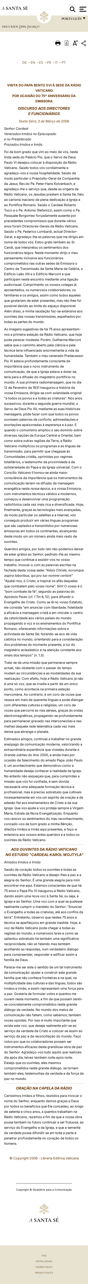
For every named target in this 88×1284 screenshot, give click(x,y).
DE (24, 62)
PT (64, 62)
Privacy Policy (44, 1272)
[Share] (84, 44)
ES (41, 62)
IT (56, 62)
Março (33, 26)
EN (33, 62)
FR (49, 62)
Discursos (10, 26)
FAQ (44, 1255)
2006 (23, 26)
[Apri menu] (82, 9)
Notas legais (44, 1261)
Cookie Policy (44, 1267)
